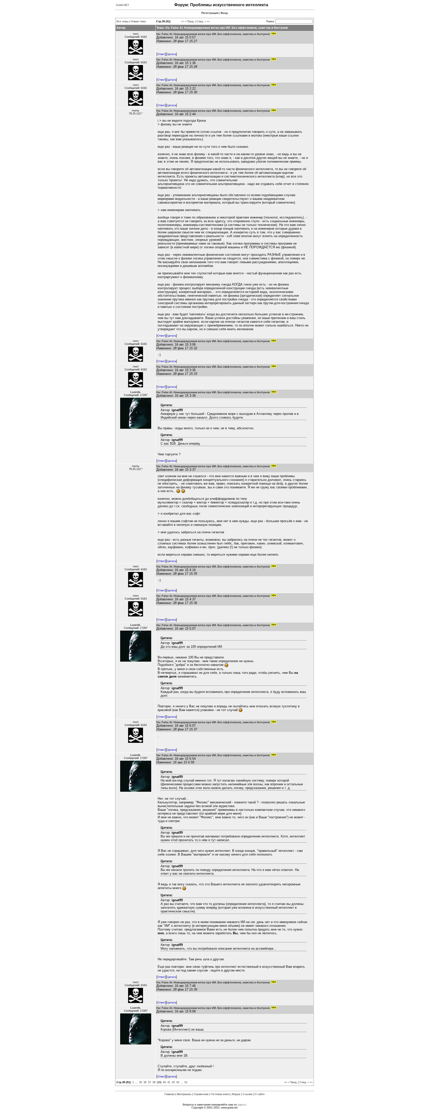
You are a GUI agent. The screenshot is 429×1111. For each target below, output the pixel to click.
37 (149, 1082)
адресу (242, 1104)
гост (136, 33)
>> (208, 21)
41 (168, 1082)
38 (153, 1082)
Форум (236, 1094)
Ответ (161, 54)
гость (135, 110)
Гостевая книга (220, 1094)
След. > (201, 21)
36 (144, 1082)
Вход (224, 12)
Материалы (184, 1094)
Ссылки (247, 1094)
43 (177, 1082)
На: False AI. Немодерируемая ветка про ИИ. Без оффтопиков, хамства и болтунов (213, 34)
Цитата (171, 54)
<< (182, 21)
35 (140, 1082)
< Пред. (189, 21)
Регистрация (209, 12)
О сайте (259, 1094)
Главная (169, 1094)
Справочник (201, 1094)
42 (173, 1082)
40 (164, 1082)
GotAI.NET (122, 4)
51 (185, 1082)
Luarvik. (135, 392)
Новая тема (138, 21)
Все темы (122, 21)
